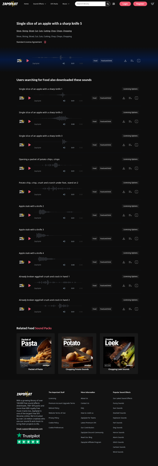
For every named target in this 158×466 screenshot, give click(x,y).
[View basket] (152, 4)
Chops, (60, 31)
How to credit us (87, 413)
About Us (84, 398)
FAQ (82, 408)
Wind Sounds (118, 452)
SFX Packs (54, 4)
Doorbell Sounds (119, 413)
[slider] (58, 57)
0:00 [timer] (81, 63)
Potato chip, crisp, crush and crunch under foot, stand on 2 (48, 182)
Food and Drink (106, 61)
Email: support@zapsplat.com (30, 428)
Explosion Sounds (120, 418)
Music (65, 4)
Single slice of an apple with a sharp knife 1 (40, 89)
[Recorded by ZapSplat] (20, 60)
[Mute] (63, 63)
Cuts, (41, 31)
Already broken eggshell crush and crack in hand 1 (44, 276)
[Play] (28, 60)
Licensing (52, 398)
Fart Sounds (117, 423)
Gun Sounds (117, 408)
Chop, (53, 31)
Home (26, 4)
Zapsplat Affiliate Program (91, 442)
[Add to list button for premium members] (132, 60)
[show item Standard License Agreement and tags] (138, 60)
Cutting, (47, 31)
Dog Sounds (117, 427)
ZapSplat (36, 63)
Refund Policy (54, 408)
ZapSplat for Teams (88, 418)
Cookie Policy (54, 423)
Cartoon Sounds (119, 447)
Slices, (19, 31)
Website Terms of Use (57, 413)
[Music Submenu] (69, 4)
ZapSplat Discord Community (92, 432)
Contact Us (85, 403)
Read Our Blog (86, 437)
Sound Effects (38, 4)
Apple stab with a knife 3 (31, 229)
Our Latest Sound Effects (122, 398)
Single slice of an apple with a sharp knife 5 (49, 24)
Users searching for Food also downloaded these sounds (54, 80)
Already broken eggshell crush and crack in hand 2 (44, 300)
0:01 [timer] (72, 63)
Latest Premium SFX (88, 423)
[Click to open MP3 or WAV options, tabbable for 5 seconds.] (125, 60)
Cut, (36, 31)
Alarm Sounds (118, 437)
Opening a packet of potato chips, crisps (39, 159)
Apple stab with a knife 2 (31, 206)
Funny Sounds (118, 403)
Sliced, (31, 31)
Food (95, 61)
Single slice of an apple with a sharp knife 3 (40, 135)
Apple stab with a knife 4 (31, 253)
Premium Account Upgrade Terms (62, 403)
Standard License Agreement (29, 42)
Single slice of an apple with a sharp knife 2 (40, 112)
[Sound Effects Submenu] (46, 4)
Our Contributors (87, 427)
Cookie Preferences (56, 427)
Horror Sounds (118, 432)
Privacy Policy (54, 418)
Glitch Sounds (118, 442)
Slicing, (25, 31)
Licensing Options (131, 89)
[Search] (107, 4)
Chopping (67, 31)
